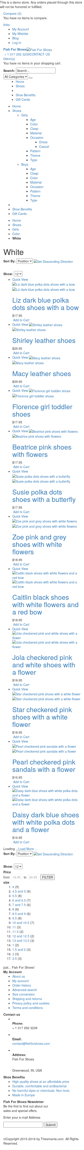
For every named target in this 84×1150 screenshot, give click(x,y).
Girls (15, 229)
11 (14, 927)
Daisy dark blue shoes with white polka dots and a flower (45, 822)
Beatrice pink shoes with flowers (41, 450)
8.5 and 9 (19, 913)
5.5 (14, 895)
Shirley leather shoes (43, 340)
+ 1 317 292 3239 (17, 54)
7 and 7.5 (19, 904)
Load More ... (27, 848)
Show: (8, 274)
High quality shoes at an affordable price (40, 1081)
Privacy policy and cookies (31, 1003)
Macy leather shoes (41, 373)
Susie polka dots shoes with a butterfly (44, 495)
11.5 (15, 931)
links (6, 24)
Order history (21, 985)
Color (16, 233)
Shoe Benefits (25, 95)
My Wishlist (20, 33)
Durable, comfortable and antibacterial (39, 1086)
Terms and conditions (27, 1007)
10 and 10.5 (20, 922)
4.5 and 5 (19, 891)
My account (20, 981)
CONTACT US (40, 54)
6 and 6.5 (19, 900)
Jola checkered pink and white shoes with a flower (43, 664)
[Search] (30, 78)
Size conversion (23, 994)
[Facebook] (3, 1130)
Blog (15, 38)
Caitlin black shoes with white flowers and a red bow (45, 604)
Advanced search (24, 989)
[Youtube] (4, 1130)
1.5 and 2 (19, 949)
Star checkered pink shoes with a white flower (42, 717)
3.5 (14, 958)
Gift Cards (23, 99)
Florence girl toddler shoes (42, 410)
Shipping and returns (27, 998)
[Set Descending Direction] (53, 261)
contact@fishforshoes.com (31, 1043)
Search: (9, 70)
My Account (20, 29)
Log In (16, 42)
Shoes (20, 86)
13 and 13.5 (20, 940)
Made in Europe (23, 1095)
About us (18, 976)
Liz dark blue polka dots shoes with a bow (45, 303)
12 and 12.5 (20, 936)
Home (16, 220)
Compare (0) (12, 13)
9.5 (14, 918)
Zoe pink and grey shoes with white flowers (39, 544)
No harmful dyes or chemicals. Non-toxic (41, 1090)
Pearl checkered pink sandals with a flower (43, 765)
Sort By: (9, 261)
